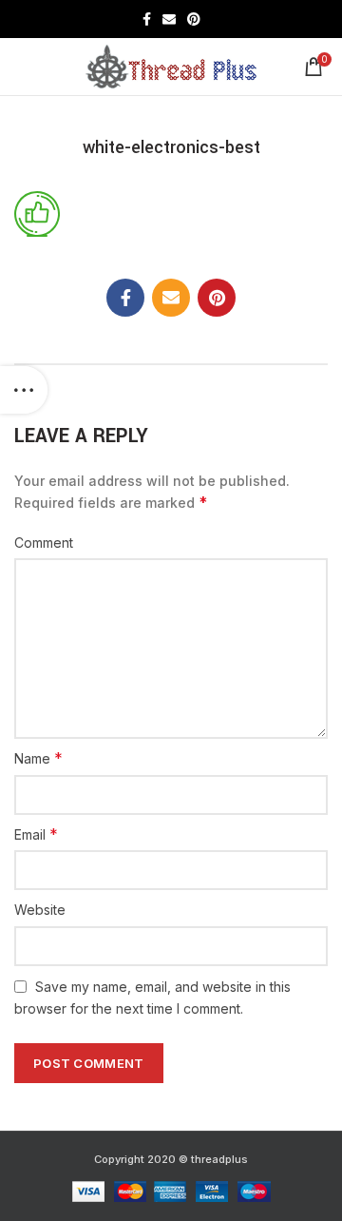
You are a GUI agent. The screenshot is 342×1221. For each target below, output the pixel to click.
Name (38, 757)
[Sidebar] (24, 390)
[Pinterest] (193, 19)
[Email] (169, 19)
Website (40, 909)
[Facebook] (147, 19)
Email (36, 833)
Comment (43, 542)
